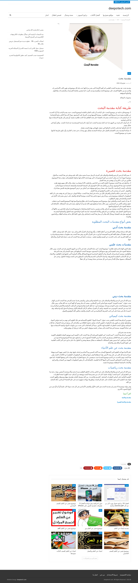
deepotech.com (120, 8)
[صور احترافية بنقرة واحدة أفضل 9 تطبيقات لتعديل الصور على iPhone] (90, 492)
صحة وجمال (68, 15)
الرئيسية (126, 15)
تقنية (118, 15)
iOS (129, 73)
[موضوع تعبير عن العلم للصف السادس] (63, 492)
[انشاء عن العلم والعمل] (90, 540)
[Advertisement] (90, 151)
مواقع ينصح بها (108, 15)
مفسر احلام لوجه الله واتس (35, 30)
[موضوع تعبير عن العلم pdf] (63, 517)
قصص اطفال (56, 15)
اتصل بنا (95, 575)
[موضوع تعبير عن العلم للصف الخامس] (116, 540)
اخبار (47, 15)
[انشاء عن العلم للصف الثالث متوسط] (63, 540)
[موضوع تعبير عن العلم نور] (90, 517)
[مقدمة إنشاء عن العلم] (116, 517)
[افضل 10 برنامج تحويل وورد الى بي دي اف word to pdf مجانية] (116, 492)
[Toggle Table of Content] (129, 102)
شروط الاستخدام (112, 575)
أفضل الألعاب (95, 15)
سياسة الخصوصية (125, 575)
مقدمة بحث (123, 464)
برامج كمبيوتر (82, 15)
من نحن (102, 575)
